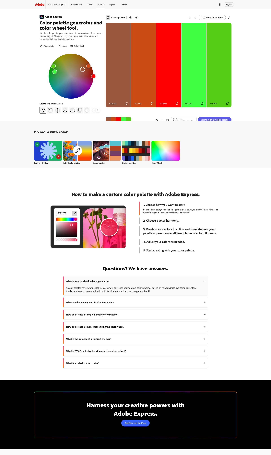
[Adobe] (39, 4)
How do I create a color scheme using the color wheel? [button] (95, 326)
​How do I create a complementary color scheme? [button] (92, 314)
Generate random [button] (214, 17)
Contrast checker (41, 163)
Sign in (229, 4)
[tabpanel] (71, 82)
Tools (99, 4)
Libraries (124, 4)
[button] (220, 4)
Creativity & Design (55, 4)
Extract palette (99, 163)
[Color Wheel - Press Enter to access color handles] (71, 76)
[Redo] (195, 17)
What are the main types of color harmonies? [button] (90, 302)
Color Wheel (156, 163)
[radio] (43, 110)
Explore (112, 4)
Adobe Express (76, 4)
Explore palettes (129, 163)
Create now (48, 150)
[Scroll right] (98, 110)
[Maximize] (229, 17)
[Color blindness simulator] (137, 17)
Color (90, 4)
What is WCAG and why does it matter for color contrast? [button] (96, 351)
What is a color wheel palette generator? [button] (87, 281)
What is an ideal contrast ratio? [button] (82, 363)
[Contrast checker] (130, 17)
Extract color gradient (72, 163)
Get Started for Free (135, 423)
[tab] (47, 46)
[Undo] (189, 17)
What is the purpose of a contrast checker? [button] (88, 338)
